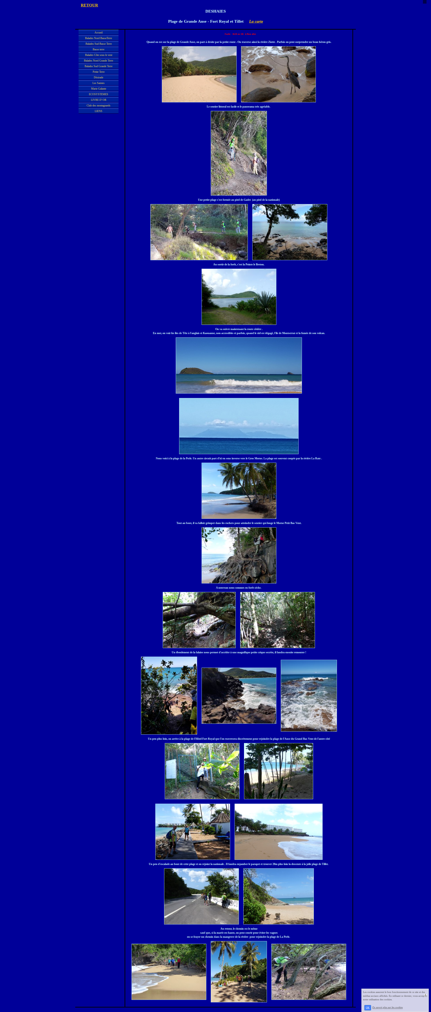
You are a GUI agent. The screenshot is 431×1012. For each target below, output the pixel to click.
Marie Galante (98, 88)
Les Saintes (98, 83)
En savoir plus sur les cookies (387, 1007)
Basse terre (98, 49)
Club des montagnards (98, 105)
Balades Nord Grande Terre (98, 60)
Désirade (98, 77)
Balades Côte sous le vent (98, 55)
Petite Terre (99, 71)
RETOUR (89, 5)
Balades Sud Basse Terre (99, 43)
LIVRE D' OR (98, 99)
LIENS (98, 111)
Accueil (99, 32)
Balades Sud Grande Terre (98, 66)
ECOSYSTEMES (98, 94)
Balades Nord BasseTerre (98, 38)
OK (367, 1007)
